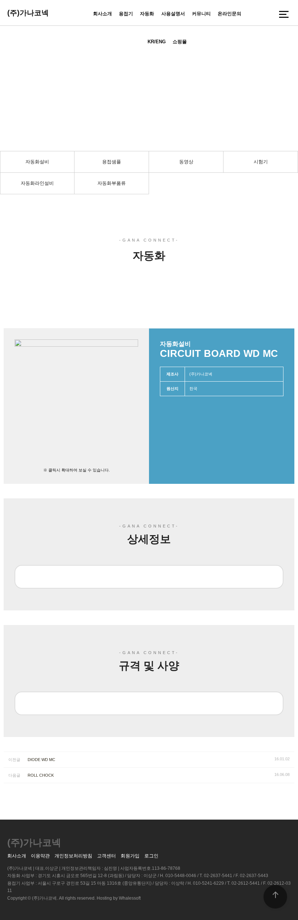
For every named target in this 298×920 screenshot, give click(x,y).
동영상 (186, 161)
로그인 (151, 856)
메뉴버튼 (284, 14)
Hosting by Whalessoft (119, 898)
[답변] (290, 314)
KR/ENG (157, 41)
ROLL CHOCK (41, 775)
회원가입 (130, 856)
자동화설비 (37, 161)
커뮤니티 (201, 13)
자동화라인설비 (37, 183)
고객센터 (106, 856)
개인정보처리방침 (73, 856)
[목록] (281, 314)
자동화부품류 (111, 183)
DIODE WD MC (41, 759)
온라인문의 (229, 13)
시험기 (261, 161)
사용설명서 (173, 13)
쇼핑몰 (180, 41)
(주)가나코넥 (28, 13)
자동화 (147, 13)
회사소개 (102, 13)
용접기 (126, 13)
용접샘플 (111, 161)
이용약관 (40, 856)
